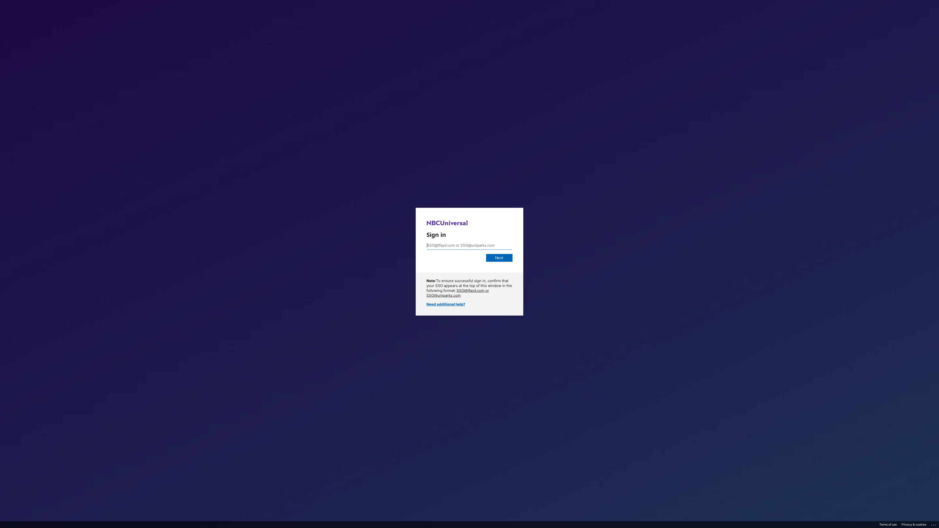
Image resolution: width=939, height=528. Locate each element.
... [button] (934, 523)
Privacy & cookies (914, 524)
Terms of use (888, 524)
